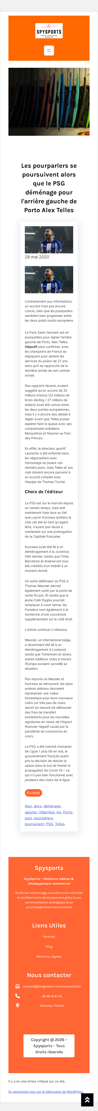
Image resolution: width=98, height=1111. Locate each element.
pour (28, 818)
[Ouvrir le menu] (49, 51)
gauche (31, 812)
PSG (49, 824)
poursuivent (34, 824)
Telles (60, 824)
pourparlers (43, 818)
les (59, 812)
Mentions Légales (49, 956)
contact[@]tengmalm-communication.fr (52, 986)
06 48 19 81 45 (52, 996)
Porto (67, 812)
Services (49, 937)
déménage (52, 806)
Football (33, 793)
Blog (49, 946)
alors (38, 806)
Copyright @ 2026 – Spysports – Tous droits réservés (49, 1045)
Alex (28, 806)
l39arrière (47, 812)
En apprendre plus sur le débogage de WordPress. (46, 1092)
